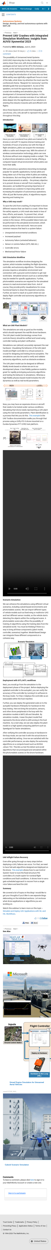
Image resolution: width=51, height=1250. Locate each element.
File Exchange (26, 9)
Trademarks (19, 1222)
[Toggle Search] (42, 3)
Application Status (26, 1226)
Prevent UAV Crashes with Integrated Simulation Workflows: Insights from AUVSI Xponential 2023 (25, 38)
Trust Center (7, 1222)
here (32, 1180)
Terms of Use (40, 1226)
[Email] (34, 923)
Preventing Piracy (9, 1226)
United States (39, 1241)
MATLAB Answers (9, 9)
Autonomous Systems (12, 21)
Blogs (12, 3)
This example (34, 416)
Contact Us (7, 1230)
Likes (32, 51)
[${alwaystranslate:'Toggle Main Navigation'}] (47, 3)
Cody (37, 9)
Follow (44, 918)
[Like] (35, 918)
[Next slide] (46, 9)
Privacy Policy (32, 1222)
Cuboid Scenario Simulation (17, 1165)
